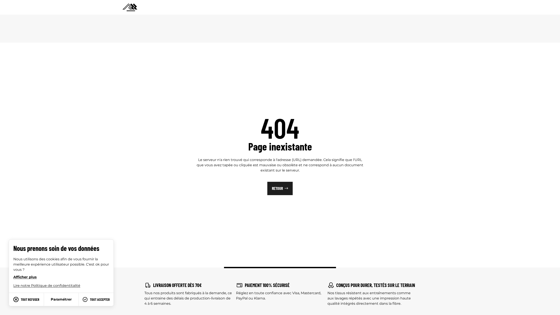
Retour (277, 188)
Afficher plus (25, 277)
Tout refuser (30, 299)
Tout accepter (100, 299)
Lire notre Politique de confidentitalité (46, 286)
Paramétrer (61, 299)
